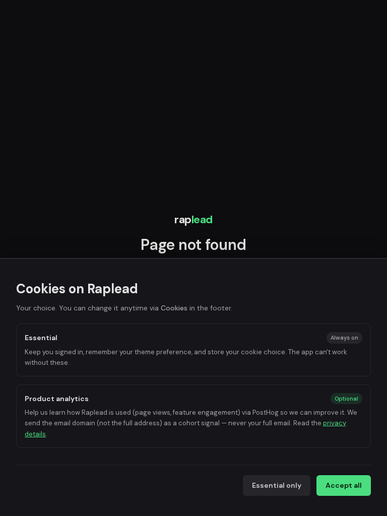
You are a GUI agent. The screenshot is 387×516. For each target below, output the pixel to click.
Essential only (276, 485)
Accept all (344, 485)
